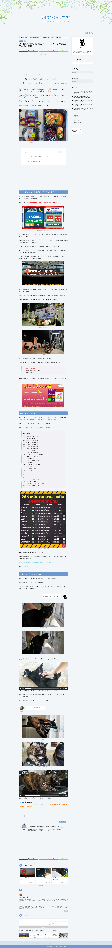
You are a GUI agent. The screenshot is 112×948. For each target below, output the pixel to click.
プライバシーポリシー (39, 33)
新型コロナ (41, 816)
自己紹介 (29, 33)
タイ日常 (21, 41)
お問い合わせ (51, 33)
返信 (67, 910)
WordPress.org (76, 124)
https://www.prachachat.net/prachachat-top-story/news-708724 (36, 562)
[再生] (20, 688)
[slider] (42, 688)
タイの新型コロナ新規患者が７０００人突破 (38, 156)
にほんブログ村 (45, 804)
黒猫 (51, 816)
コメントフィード (77, 122)
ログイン (75, 118)
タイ (30, 816)
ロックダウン (36, 816)
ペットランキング (36, 804)
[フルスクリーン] (66, 688)
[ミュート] (64, 688)
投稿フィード (76, 120)
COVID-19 (22, 816)
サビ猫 (27, 816)
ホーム (22, 33)
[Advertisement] (43, 63)
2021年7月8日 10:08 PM (23, 897)
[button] (43, 675)
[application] (43, 676)
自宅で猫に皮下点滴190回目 (34, 161)
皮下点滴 (46, 816)
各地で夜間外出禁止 (32, 159)
